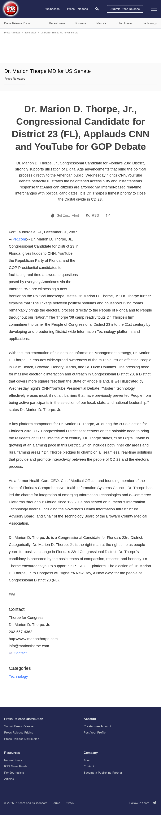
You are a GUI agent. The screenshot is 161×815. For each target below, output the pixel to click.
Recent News (13, 760)
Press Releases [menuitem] (77, 8)
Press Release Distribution (21, 738)
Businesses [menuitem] (52, 8)
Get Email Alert (68, 215)
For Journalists (14, 772)
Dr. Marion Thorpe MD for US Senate (59, 32)
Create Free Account (97, 726)
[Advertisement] (80, 48)
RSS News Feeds (15, 766)
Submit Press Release (125, 8)
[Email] (108, 215)
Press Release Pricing (18, 732)
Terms (56, 802)
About (87, 760)
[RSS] (89, 215)
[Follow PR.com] (153, 803)
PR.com (19, 239)
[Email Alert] (53, 215)
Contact (20, 653)
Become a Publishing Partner (103, 772)
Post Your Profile (95, 732)
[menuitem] (97, 9)
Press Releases (12, 32)
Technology (30, 32)
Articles (9, 779)
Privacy (69, 802)
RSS (95, 215)
